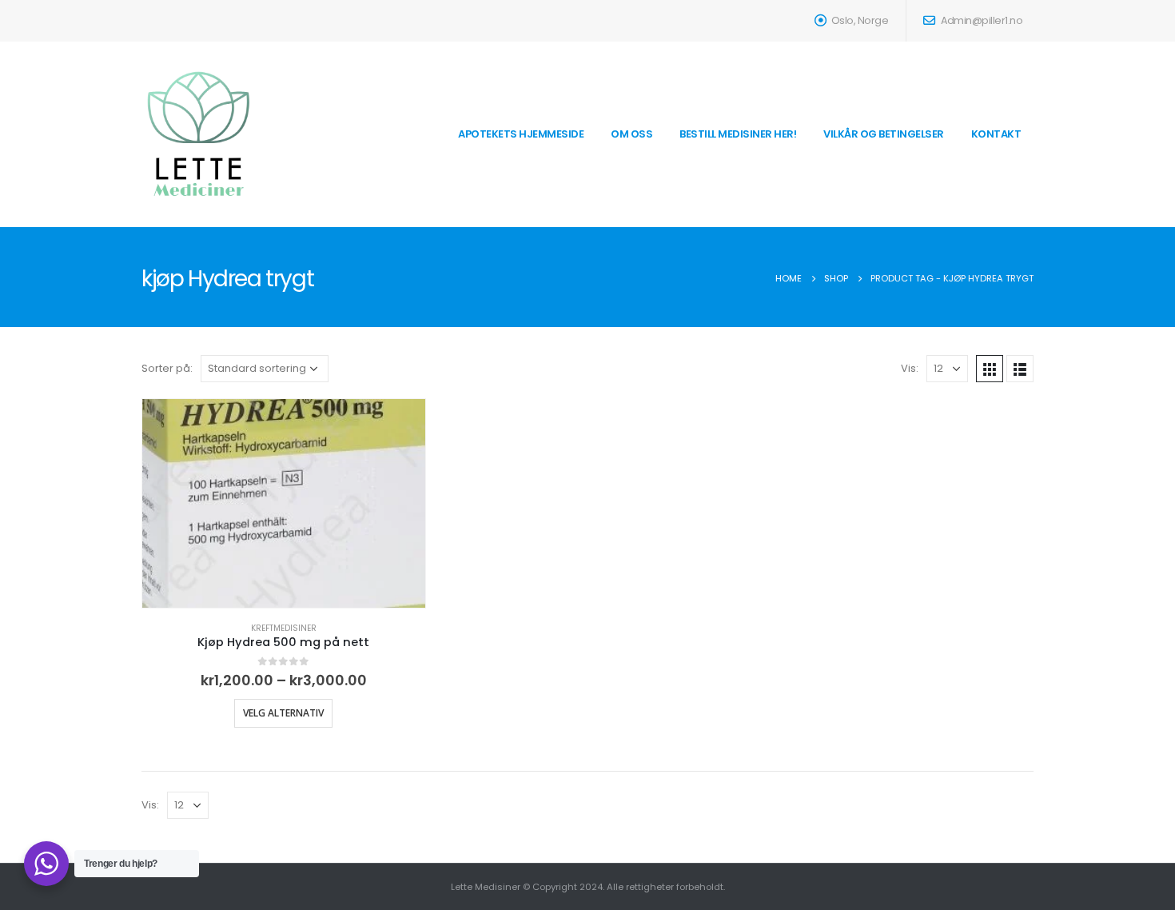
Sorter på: (167, 368)
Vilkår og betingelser (883, 134)
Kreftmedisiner (284, 628)
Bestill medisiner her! (737, 134)
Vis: (909, 368)
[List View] (1020, 368)
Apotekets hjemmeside (521, 134)
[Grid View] (989, 368)
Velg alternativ (283, 713)
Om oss (631, 134)
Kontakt (996, 134)
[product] (283, 503)
